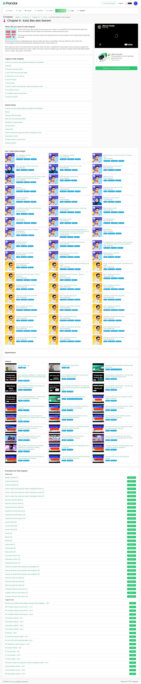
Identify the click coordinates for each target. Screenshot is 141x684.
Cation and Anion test (22, 263)
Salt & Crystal (20, 219)
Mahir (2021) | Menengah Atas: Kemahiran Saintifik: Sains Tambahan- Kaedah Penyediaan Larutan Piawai (30, 447)
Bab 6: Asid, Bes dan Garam (111, 327)
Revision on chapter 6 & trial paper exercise (73, 187)
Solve (132, 603)
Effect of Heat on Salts (110, 208)
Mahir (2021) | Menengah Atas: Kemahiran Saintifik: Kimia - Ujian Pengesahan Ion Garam (119, 437)
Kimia (45, 17)
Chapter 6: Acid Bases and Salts (26, 285)
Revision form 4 (108, 176)
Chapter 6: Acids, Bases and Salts (70, 306)
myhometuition (71, 379)
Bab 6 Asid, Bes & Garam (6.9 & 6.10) (27, 166)
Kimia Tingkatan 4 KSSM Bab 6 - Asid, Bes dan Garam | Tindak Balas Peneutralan (32, 397)
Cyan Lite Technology (116, 369)
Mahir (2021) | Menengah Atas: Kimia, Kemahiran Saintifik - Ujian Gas (73, 437)
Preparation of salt (65, 219)
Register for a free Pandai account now (116, 68)
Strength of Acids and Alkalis (24, 253)
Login (72, 11)
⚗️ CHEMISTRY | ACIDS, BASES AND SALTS (73, 397)
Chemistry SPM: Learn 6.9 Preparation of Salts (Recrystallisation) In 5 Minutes (119, 407)
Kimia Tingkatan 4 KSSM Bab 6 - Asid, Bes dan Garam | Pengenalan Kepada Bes (119, 376)
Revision (18, 187)
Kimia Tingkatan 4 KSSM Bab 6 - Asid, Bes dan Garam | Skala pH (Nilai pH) (119, 386)
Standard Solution (21, 242)
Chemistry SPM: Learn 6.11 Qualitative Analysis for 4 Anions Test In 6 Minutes (75, 427)
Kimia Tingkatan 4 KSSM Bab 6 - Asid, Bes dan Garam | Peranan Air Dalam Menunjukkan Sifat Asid (76, 387)
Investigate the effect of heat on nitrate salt (73, 208)
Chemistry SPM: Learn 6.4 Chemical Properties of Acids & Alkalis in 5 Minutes (76, 457)
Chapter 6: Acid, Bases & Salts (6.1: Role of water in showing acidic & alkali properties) (30, 177)
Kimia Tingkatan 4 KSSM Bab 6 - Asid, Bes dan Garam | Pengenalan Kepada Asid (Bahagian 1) (32, 376)
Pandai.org (11, 682)
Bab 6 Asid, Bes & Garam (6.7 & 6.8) (70, 166)
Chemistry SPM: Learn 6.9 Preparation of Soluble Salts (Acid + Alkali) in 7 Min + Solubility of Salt (32, 417)
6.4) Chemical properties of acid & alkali (72, 242)
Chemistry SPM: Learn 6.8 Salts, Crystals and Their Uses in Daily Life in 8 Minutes (75, 407)
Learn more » (115, 60)
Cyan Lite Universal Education (74, 399)
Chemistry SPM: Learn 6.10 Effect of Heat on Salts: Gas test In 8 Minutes (118, 416)
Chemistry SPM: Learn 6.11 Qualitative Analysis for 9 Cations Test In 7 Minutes (119, 427)
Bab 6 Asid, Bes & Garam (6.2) (112, 166)
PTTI (24, 367)
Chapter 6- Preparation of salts (113, 187)
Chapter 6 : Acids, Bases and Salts (26, 295)
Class (50, 11)
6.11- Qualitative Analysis (23, 155)
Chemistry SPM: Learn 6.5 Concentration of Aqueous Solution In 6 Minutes (31, 457)
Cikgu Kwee (26, 380)
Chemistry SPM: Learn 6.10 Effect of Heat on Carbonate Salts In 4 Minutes (75, 416)
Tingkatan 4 (36, 17)
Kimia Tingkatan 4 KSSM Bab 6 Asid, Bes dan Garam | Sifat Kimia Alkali (31, 386)
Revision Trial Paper (22, 198)
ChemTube (113, 400)
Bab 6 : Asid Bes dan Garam (111, 274)
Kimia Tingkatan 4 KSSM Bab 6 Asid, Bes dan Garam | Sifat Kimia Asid (75, 376)
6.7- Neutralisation (109, 219)
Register (82, 11)
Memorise (131, 477)
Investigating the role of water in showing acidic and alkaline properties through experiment (118, 243)
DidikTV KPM (26, 440)
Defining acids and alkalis (111, 253)
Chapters (25, 17)
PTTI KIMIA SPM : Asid (24, 365)
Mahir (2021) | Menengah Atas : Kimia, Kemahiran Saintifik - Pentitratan (29, 437)
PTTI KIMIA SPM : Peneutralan (70, 365)
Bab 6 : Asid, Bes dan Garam (68, 285)
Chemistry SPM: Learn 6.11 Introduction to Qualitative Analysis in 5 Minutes (30, 427)
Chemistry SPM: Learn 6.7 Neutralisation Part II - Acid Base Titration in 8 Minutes (119, 446)
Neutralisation (107, 229)
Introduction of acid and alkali (69, 253)
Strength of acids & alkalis (111, 198)
